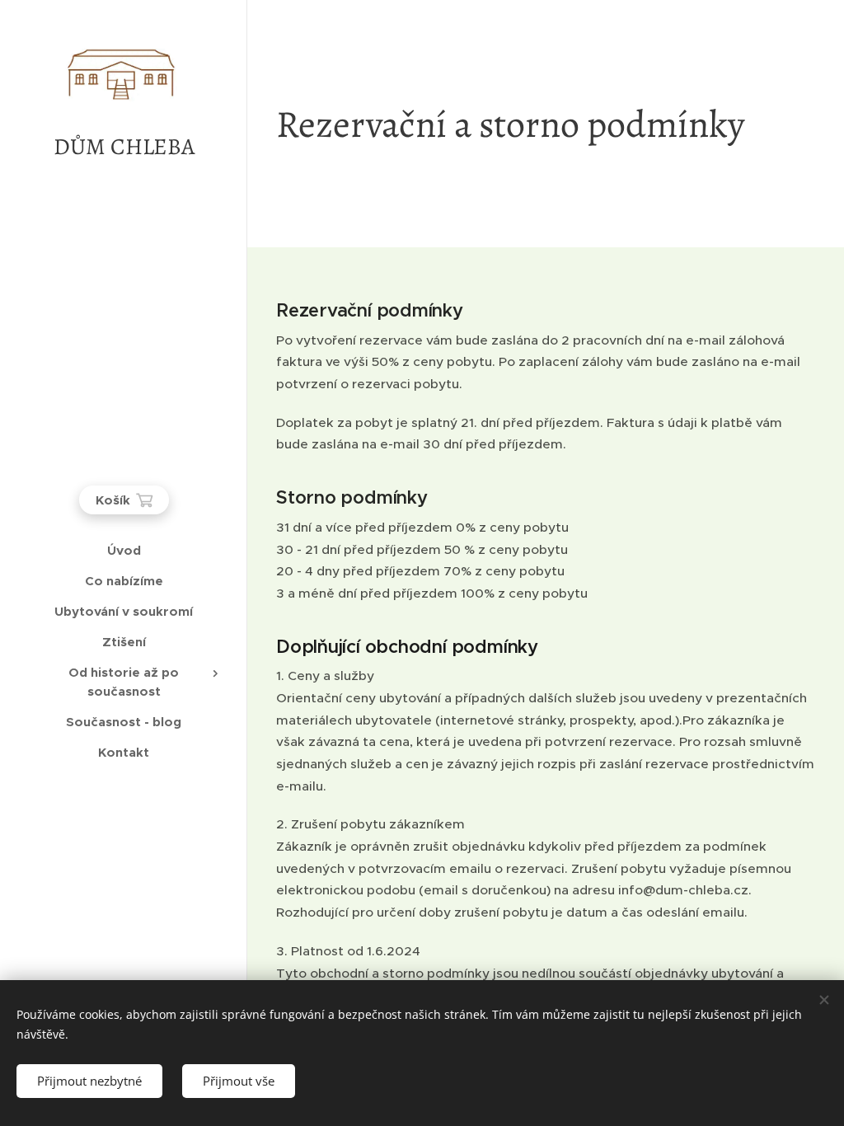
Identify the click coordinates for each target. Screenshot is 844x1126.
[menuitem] (123, 550)
